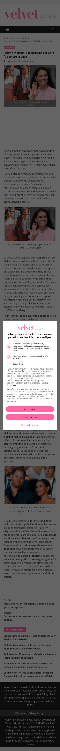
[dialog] (30, 375)
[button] (30, 364)
